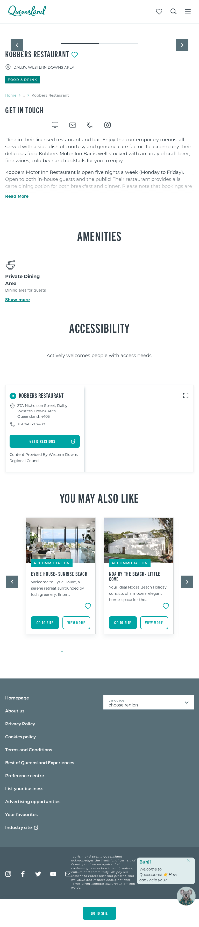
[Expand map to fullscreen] (186, 395)
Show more (17, 299)
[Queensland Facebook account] (23, 874)
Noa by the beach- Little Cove (134, 576)
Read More (17, 196)
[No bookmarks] (159, 12)
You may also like (99, 497)
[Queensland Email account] (68, 874)
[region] (99, 166)
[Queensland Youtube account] (53, 874)
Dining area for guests (25, 290)
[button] (16, 45)
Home (10, 95)
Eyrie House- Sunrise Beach (59, 573)
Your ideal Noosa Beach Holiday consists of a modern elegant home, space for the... (138, 593)
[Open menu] (188, 12)
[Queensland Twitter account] (38, 874)
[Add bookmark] (74, 54)
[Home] (27, 14)
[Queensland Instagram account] (8, 874)
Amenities (99, 235)
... (24, 95)
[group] (61, 582)
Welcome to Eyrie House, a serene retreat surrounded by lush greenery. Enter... (57, 588)
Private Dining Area (22, 279)
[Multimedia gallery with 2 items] (99, 39)
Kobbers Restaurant (37, 54)
